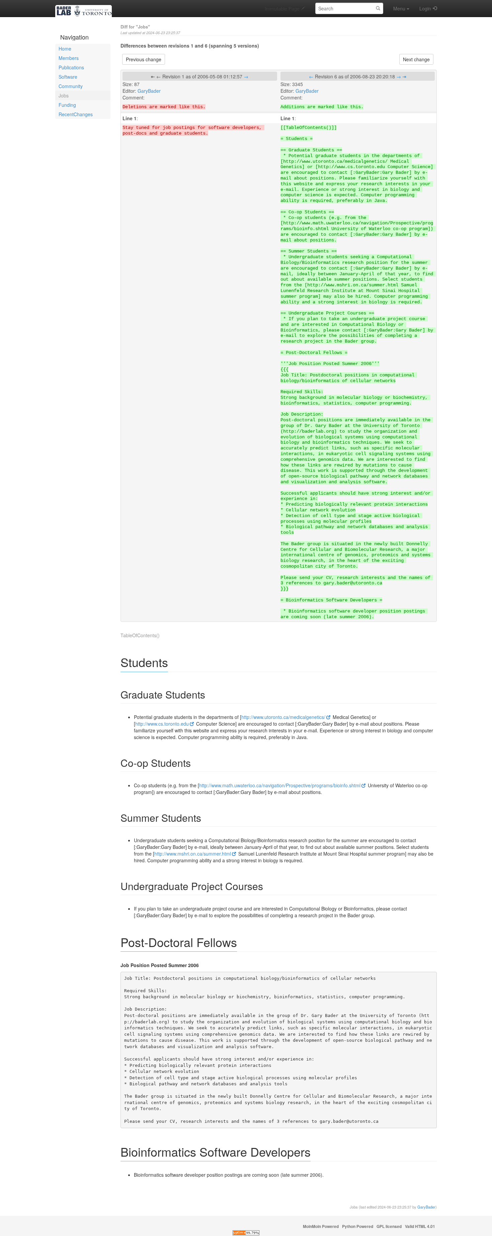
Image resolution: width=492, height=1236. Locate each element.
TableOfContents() (140, 635)
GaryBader (149, 90)
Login (425, 8)
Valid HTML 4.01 (420, 1226)
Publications (71, 67)
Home (65, 48)
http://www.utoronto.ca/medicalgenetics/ (283, 717)
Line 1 (129, 118)
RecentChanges (76, 114)
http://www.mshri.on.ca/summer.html (192, 853)
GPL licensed (389, 1226)
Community (71, 86)
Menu (399, 8)
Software (68, 76)
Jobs (64, 95)
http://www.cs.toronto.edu (162, 723)
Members (69, 58)
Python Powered (357, 1226)
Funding (67, 104)
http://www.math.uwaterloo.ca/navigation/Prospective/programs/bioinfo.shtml (279, 785)
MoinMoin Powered (321, 1226)
